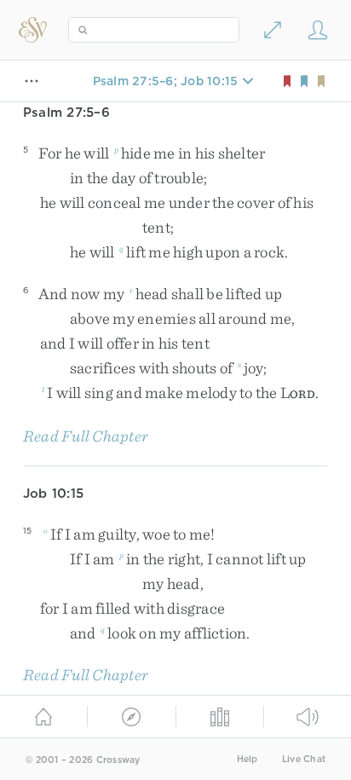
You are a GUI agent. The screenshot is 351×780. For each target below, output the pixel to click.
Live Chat (303, 759)
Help (247, 759)
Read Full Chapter (85, 436)
